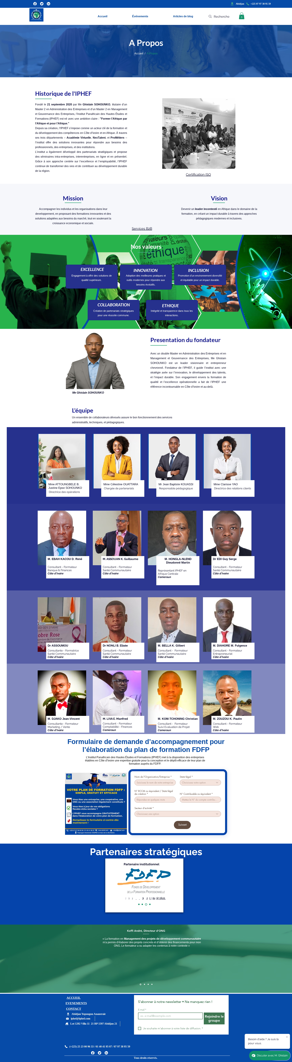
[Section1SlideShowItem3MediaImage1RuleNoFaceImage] (148, 984)
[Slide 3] (145, 904)
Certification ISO (198, 174)
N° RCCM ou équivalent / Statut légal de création (154, 792)
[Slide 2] (142, 904)
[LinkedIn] (48, 3)
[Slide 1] (139, 904)
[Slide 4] (149, 904)
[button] (242, 15)
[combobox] (200, 782)
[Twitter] (41, 3)
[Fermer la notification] (287, 1037)
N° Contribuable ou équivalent (196, 793)
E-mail (142, 1009)
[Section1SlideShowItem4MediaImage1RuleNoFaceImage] (151, 984)
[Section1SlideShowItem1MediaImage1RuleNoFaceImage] (140, 984)
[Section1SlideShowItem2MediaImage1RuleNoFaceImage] (143, 984)
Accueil (138, 53)
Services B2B (142, 229)
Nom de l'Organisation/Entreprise (153, 776)
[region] (67, 488)
